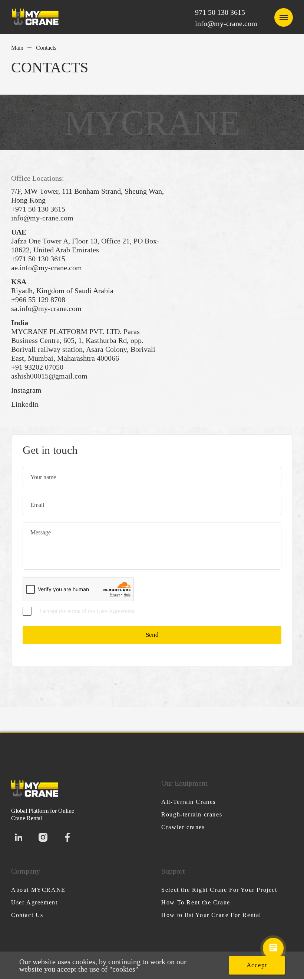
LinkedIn (25, 404)
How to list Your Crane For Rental (211, 915)
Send (152, 634)
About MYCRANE (38, 890)
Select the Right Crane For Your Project (219, 890)
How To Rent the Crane (195, 902)
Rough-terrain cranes (191, 814)
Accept (257, 965)
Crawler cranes (183, 827)
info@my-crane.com (226, 23)
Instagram (26, 390)
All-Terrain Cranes (188, 802)
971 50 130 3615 (220, 12)
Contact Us (27, 915)
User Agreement (34, 902)
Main (17, 48)
